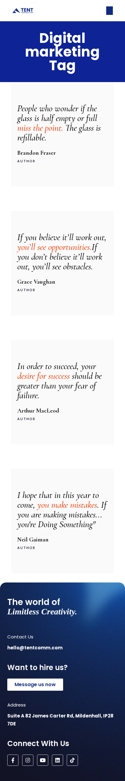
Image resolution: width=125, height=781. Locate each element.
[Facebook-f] (13, 760)
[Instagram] (27, 760)
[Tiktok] (72, 760)
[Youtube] (42, 760)
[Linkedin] (57, 760)
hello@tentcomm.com (34, 647)
